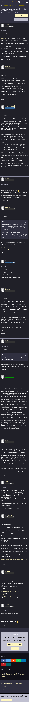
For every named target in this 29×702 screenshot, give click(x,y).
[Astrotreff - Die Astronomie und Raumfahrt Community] (8, 2)
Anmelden (15, 648)
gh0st (3, 12)
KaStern (21, 673)
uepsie (7, 673)
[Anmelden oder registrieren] (23, 2)
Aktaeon (3, 676)
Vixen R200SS (4, 249)
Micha (11, 673)
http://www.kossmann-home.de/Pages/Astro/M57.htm (9, 595)
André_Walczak (17, 674)
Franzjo (3, 674)
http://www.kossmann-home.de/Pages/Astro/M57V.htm (9, 590)
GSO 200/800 (4, 247)
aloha (23, 674)
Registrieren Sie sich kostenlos (18, 639)
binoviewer (9, 674)
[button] (27, 2)
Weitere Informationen (6, 700)
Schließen (15, 700)
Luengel (16, 673)
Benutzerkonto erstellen (14, 644)
